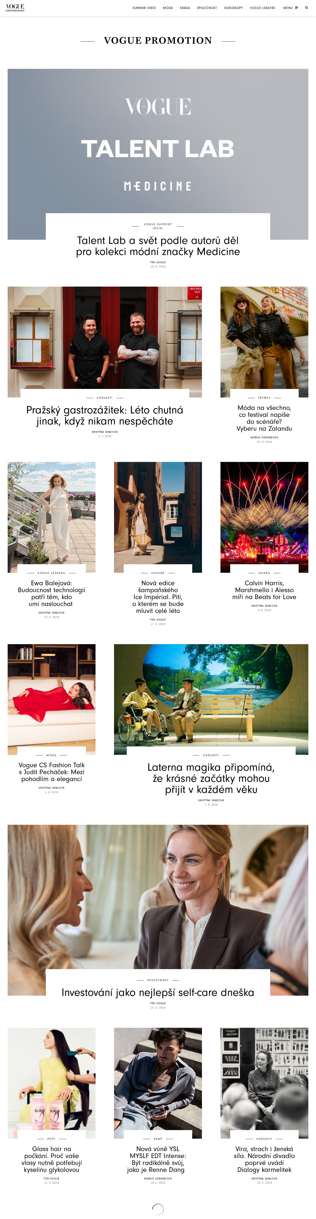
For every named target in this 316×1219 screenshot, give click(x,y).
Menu (288, 8)
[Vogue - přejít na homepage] (15, 8)
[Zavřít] (311, 1214)
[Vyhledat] (306, 7)
